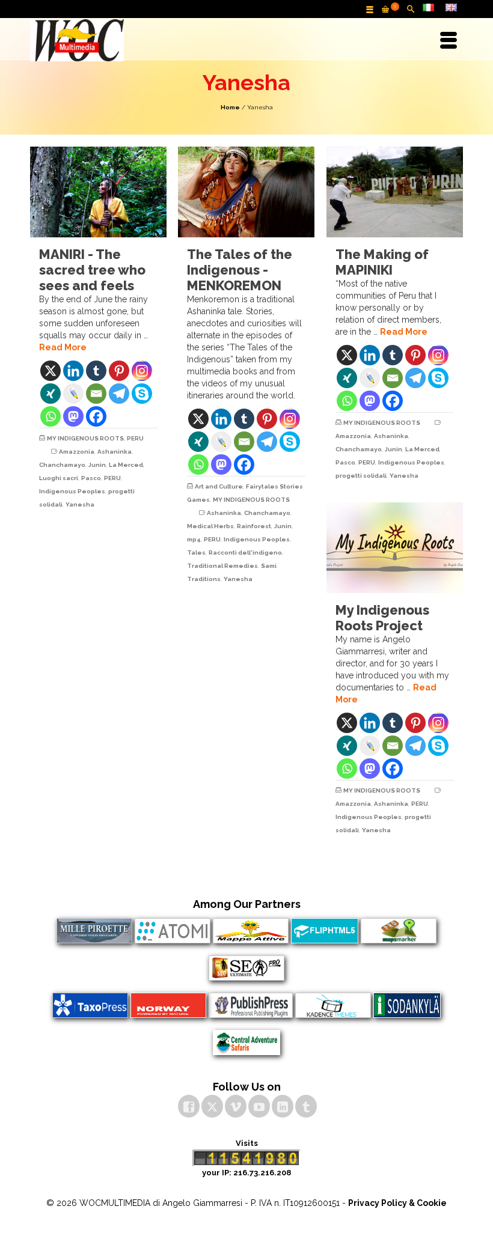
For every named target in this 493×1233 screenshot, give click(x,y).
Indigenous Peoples (72, 491)
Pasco (91, 478)
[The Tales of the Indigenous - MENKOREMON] (246, 192)
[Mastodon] (73, 416)
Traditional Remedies (222, 565)
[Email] (96, 393)
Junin (97, 464)
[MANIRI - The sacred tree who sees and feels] (98, 192)
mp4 (194, 539)
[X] (50, 371)
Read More (63, 347)
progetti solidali (361, 475)
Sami (269, 565)
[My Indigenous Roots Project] (394, 547)
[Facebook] (96, 416)
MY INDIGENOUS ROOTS (85, 438)
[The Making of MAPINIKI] (394, 192)
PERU (135, 438)
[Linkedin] (73, 371)
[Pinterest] (119, 371)
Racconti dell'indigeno (245, 552)
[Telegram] (119, 393)
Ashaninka (114, 451)
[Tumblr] (96, 371)
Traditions (204, 579)
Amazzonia (76, 451)
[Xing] (50, 393)
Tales (196, 552)
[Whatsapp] (50, 416)
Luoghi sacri (58, 478)
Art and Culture (219, 486)
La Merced (126, 464)
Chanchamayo (62, 464)
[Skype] (142, 393)
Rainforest (254, 526)
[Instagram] (142, 371)
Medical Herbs (210, 526)
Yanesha (80, 504)
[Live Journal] (73, 393)
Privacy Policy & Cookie (397, 1203)
